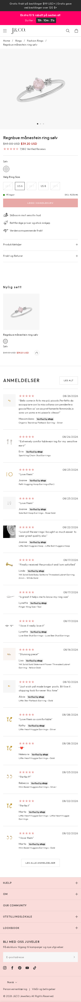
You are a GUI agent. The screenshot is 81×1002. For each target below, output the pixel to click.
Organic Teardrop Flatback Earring (37, 422)
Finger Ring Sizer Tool (30, 606)
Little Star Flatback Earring (32, 700)
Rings (18, 40)
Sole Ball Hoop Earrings (31, 512)
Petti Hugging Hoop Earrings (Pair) (36, 484)
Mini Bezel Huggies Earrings (33, 786)
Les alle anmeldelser (40, 862)
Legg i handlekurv (40, 202)
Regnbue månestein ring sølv (20, 334)
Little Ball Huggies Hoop (31, 545)
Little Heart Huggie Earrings (33, 729)
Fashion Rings (35, 40)
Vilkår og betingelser (43, 989)
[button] (37, 123)
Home (6, 40)
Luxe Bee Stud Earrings (31, 635)
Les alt (69, 380)
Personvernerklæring (15, 989)
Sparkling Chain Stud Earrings (34, 455)
